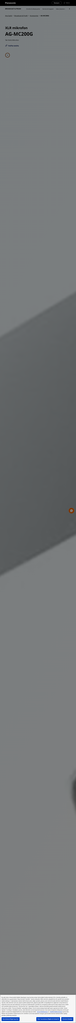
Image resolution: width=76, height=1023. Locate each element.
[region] (38, 1009)
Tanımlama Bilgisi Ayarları (11, 1019)
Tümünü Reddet (67, 1019)
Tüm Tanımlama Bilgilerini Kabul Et (48, 1019)
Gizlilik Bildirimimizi (56, 1012)
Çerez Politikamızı (42, 1012)
